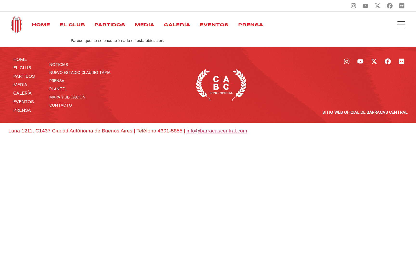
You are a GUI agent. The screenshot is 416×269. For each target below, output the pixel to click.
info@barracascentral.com (217, 130)
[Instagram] (353, 6)
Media (145, 24)
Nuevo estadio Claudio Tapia (79, 72)
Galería (177, 24)
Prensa (250, 24)
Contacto (60, 105)
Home (41, 24)
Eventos (214, 24)
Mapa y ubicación (67, 97)
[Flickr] (402, 6)
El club (72, 24)
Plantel (58, 88)
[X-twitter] (377, 6)
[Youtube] (365, 6)
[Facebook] (390, 6)
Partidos (110, 24)
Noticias (58, 64)
